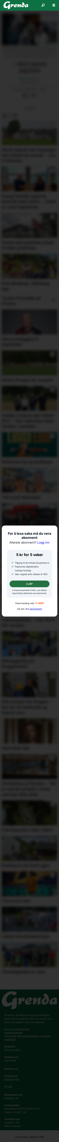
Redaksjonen (11, 1075)
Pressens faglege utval (16, 1029)
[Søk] (43, 5)
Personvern (10, 1036)
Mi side (8, 1086)
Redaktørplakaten (13, 1032)
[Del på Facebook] (24, 95)
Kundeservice (11, 1079)
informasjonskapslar (28, 1036)
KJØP (29, 583)
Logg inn (29, 542)
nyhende (29, 108)
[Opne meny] (54, 5)
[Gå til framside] (16, 5)
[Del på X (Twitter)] (29, 95)
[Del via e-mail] (34, 95)
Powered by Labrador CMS (29, 1137)
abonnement (36, 609)
